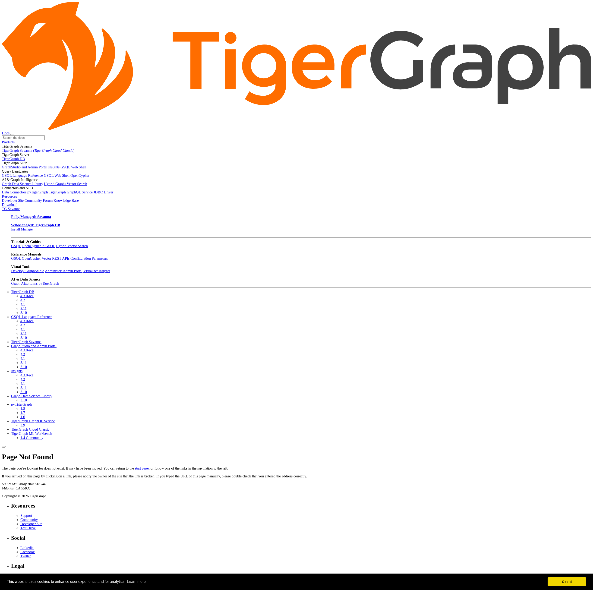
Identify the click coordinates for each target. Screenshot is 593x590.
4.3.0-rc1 (27, 296)
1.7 (22, 413)
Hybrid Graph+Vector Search (65, 184)
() (53, 150)
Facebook (27, 552)
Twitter (25, 556)
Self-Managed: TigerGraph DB (35, 225)
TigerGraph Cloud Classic (30, 429)
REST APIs (60, 258)
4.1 (22, 304)
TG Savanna (11, 209)
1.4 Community (31, 438)
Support (26, 515)
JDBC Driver (103, 192)
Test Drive (28, 528)
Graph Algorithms (24, 283)
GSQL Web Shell (73, 167)
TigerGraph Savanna (17, 150)
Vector (46, 258)
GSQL (16, 246)
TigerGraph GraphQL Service (71, 192)
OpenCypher (79, 175)
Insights (54, 167)
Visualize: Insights (96, 271)
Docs (5, 133)
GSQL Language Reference (22, 175)
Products (8, 142)
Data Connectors (14, 192)
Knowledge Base (66, 200)
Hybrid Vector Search (72, 246)
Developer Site (13, 200)
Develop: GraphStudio (27, 271)
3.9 (22, 425)
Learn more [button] (136, 582)
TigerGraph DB (13, 159)
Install (15, 229)
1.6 (22, 417)
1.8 (22, 408)
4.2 (22, 300)
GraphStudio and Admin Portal (24, 167)
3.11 (23, 308)
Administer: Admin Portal (63, 271)
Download (9, 205)
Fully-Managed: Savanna (31, 217)
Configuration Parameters (89, 258)
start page (142, 468)
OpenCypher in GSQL (38, 246)
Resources (9, 196)
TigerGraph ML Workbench (31, 433)
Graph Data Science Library (22, 184)
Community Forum (39, 200)
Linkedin (27, 548)
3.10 (23, 313)
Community (29, 520)
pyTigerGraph (37, 192)
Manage (27, 229)
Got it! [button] (567, 582)
